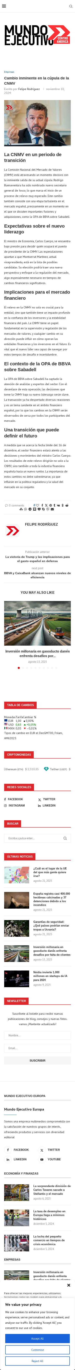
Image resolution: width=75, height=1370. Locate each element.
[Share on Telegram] (30, 509)
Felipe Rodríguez (29, 89)
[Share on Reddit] (66, 505)
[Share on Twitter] (46, 505)
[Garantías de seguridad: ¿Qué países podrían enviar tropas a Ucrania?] (16, 928)
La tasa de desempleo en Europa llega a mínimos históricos (49, 1215)
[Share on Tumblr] (54, 505)
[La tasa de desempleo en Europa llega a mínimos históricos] (16, 1218)
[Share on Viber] (47, 509)
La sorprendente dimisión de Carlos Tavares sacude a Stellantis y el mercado (52, 1190)
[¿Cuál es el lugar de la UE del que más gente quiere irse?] (16, 875)
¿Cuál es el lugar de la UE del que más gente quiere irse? (50, 872)
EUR (32, 733)
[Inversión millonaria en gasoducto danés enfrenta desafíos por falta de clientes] (37, 623)
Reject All (37, 1361)
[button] (69, 1285)
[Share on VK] (58, 505)
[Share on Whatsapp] (25, 509)
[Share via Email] (52, 509)
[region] (37, 1334)
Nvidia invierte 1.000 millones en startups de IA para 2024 (50, 976)
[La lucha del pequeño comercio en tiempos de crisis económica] (16, 1243)
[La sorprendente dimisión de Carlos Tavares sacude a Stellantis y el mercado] (16, 1192)
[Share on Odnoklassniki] (63, 505)
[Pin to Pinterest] (50, 505)
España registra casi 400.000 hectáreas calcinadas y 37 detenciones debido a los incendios (51, 899)
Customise (37, 1350)
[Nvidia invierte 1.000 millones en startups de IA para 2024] (16, 979)
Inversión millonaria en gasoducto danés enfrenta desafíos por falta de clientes (51, 950)
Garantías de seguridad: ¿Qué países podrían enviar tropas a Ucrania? (51, 925)
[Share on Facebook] (42, 505)
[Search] (71, 6)
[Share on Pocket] (39, 509)
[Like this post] (37, 505)
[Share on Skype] (43, 509)
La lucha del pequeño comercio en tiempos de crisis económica (49, 1240)
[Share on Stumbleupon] (21, 509)
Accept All (37, 1338)
